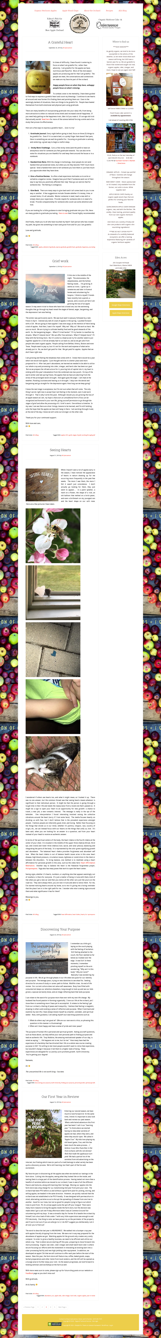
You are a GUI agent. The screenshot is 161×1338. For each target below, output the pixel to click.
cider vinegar (66, 1295)
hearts (83, 914)
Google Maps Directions (121, 305)
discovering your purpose (43, 1083)
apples (41, 247)
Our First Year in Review (60, 1096)
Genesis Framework (95, 1325)
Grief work (60, 261)
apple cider (58, 1295)
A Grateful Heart (60, 42)
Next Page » (62, 1307)
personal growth (80, 1083)
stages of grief (77, 435)
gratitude (78, 247)
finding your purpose (67, 1083)
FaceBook (29, 1273)
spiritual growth (90, 1083)
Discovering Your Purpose (60, 929)
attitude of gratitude (49, 247)
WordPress (105, 1325)
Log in (111, 1325)
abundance (48, 1295)
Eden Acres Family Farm (80, 23)
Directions (121, 163)
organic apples (81, 1295)
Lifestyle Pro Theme (80, 1325)
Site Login (95, 1321)
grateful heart (71, 247)
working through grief (88, 435)
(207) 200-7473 (97, 1319)
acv (53, 1295)
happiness (85, 247)
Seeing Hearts (60, 450)
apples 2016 (64, 435)
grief (70, 435)
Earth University (56, 1083)
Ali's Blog (35, 245)
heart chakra (76, 914)
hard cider (73, 1295)
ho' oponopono (90, 914)
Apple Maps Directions (120, 313)
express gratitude (61, 247)
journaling (92, 247)
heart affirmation (66, 914)
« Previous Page (28, 1307)
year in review (91, 1295)
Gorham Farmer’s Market (125, 161)
